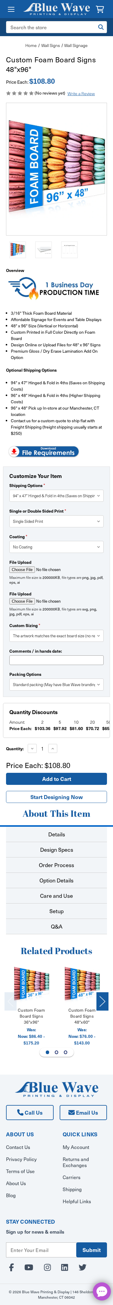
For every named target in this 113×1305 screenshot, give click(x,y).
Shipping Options (27, 485)
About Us (16, 1183)
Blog (11, 1195)
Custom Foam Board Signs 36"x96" (31, 1016)
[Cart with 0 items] (100, 8)
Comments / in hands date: (35, 651)
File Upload (20, 562)
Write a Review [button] (81, 93)
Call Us (33, 1112)
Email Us (86, 1112)
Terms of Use (20, 1171)
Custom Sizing (24, 625)
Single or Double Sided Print (37, 511)
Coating (18, 536)
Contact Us (18, 1147)
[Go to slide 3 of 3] (65, 1052)
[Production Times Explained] (54, 288)
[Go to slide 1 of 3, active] (47, 1052)
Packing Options (25, 674)
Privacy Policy (21, 1159)
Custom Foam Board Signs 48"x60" (82, 1016)
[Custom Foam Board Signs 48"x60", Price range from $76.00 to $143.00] (82, 984)
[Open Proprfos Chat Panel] (102, 1291)
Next (102, 1001)
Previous (11, 1001)
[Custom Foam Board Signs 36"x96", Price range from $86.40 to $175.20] (31, 984)
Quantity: (15, 748)
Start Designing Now (56, 797)
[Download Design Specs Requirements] (43, 451)
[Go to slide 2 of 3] (56, 1052)
